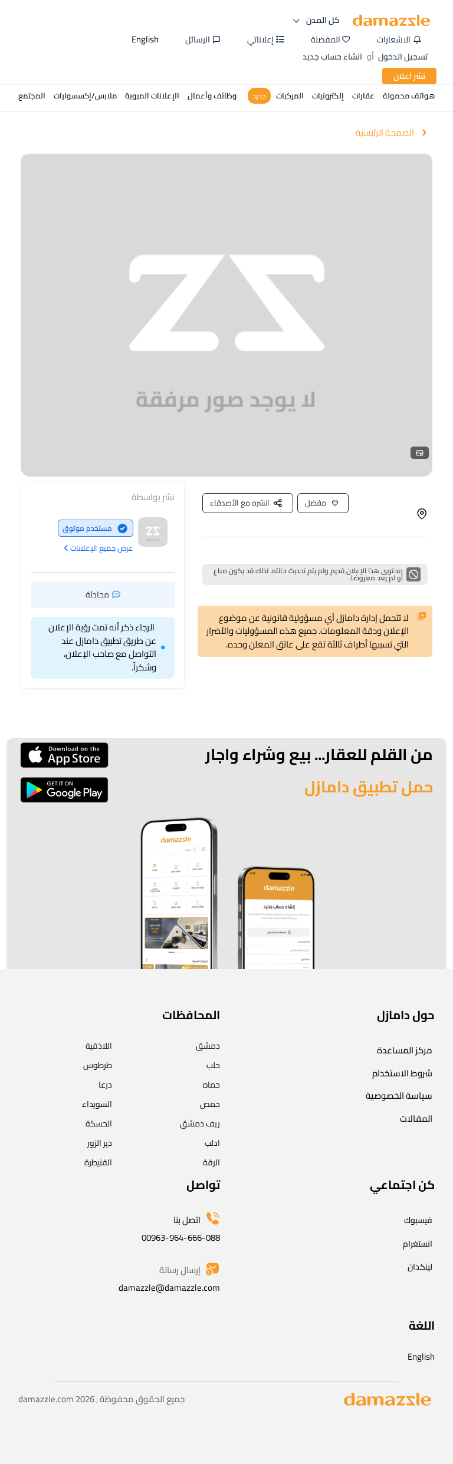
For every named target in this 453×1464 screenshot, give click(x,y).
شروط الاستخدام (402, 1073)
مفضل (315, 502)
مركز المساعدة (404, 1050)
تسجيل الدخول (403, 56)
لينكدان (420, 1266)
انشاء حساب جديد (332, 56)
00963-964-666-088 (181, 1237)
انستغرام (417, 1243)
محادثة (97, 594)
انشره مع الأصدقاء (240, 502)
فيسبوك (418, 1220)
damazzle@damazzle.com (169, 1287)
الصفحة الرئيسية (385, 133)
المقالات (416, 1118)
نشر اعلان (409, 76)
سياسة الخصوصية (399, 1095)
